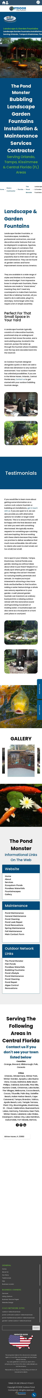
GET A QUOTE (39, 710)
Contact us (20, 379)
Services (5, 1293)
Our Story (5, 1275)
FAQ (3, 1281)
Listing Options (7, 1296)
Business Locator (8, 1284)
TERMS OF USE (13, 1383)
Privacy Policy (25, 1370)
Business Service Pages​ (10, 1299)
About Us (5, 1272)
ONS (21, 1393)
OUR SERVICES (39, 689)
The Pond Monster (29, 189)
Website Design (7, 1302)
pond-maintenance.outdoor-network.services (18, 1318)
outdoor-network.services (11, 1312)
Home (4, 1269)
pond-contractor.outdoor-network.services (17, 1315)
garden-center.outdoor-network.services (16, 1321)
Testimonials (6, 1278)
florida (20, 189)
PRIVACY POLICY (27, 1383)
